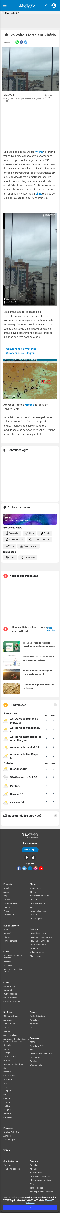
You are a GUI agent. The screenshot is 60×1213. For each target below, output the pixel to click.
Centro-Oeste (9, 1075)
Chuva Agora (30, 557)
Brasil (6, 888)
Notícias (7, 1012)
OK (30, 1208)
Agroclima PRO (37, 1046)
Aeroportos (8, 915)
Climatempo (30, 850)
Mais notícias (51, 629)
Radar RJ (7, 990)
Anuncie (33, 1169)
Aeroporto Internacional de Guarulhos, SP (26, 738)
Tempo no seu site (11, 1169)
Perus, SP (16, 785)
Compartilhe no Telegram (20, 353)
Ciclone (6, 1098)
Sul (4, 1068)
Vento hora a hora (38, 945)
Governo (7, 1060)
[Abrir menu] (5, 6)
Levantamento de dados (41, 1053)
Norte (6, 1083)
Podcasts (7, 965)
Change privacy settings (40, 1180)
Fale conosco (36, 1173)
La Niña (6, 1106)
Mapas (33, 884)
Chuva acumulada (11, 1001)
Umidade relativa (37, 903)
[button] (46, 5)
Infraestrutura (9, 1056)
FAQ (32, 1184)
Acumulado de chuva (39, 896)
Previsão (7, 884)
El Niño (6, 1102)
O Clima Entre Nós (11, 1132)
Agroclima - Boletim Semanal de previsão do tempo (16, 1040)
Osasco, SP (16, 794)
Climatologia (35, 956)
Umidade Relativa (16, 540)
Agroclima (8, 1020)
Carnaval (7, 1117)
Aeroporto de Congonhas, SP (25, 729)
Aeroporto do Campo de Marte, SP (24, 720)
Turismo (7, 1110)
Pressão (47, 533)
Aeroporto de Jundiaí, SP (24, 747)
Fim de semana (10, 903)
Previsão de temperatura (41, 937)
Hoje (5, 896)
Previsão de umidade (39, 941)
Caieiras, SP (17, 802)
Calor (5, 1095)
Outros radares (10, 994)
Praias (6, 911)
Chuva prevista (10, 998)
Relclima (7, 962)
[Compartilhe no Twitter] (25, 42)
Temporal (7, 1091)
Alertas (6, 1031)
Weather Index (36, 1065)
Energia (6, 1053)
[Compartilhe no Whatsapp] (16, 42)
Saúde (6, 1027)
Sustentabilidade (11, 1035)
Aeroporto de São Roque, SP (24, 756)
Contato (34, 1161)
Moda (6, 1049)
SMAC (32, 1042)
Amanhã (7, 899)
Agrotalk (7, 1136)
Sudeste (7, 1072)
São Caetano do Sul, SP (23, 777)
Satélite (12, 557)
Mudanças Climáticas (13, 1064)
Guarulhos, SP (18, 768)
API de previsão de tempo (41, 1192)
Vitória (39, 151)
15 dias (6, 907)
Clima (39, 193)
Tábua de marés (37, 952)
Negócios (7, 1045)
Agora (6, 892)
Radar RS (7, 1114)
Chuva (31, 533)
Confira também (11, 1161)
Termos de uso (36, 1188)
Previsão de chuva (38, 933)
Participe (7, 1165)
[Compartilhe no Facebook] (21, 42)
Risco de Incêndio (31, 546)
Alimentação (9, 1024)
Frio (5, 1087)
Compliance (35, 1165)
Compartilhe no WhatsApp (21, 348)
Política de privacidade (40, 1176)
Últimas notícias (10, 1016)
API (31, 1050)
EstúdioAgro (9, 1140)
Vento (11, 546)
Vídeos (6, 1150)
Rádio (32, 1027)
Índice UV (34, 948)
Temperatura (14, 533)
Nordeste (7, 1079)
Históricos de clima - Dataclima (12, 956)
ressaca (29, 404)
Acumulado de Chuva (41, 540)
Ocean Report (36, 1057)
